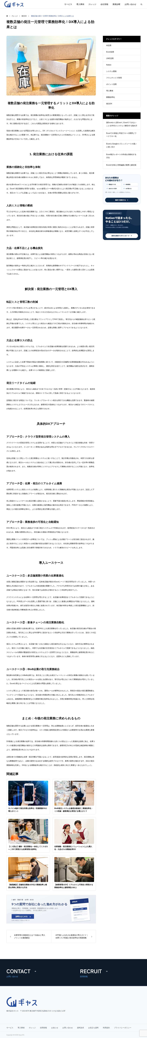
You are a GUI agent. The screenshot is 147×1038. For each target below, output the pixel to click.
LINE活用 (110, 58)
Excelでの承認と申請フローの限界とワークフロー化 (121, 134)
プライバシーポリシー (122, 1028)
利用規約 (106, 1028)
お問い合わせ (130, 4)
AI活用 (108, 45)
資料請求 (80, 1028)
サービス (68, 4)
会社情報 (104, 4)
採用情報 (43, 1028)
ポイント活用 (111, 84)
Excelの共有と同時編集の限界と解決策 (121, 165)
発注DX (109, 104)
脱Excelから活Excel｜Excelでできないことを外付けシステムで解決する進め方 (121, 124)
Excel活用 (110, 52)
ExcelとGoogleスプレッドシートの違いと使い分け (121, 145)
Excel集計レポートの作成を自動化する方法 (121, 156)
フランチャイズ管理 (114, 78)
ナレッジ (92, 4)
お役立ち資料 (93, 1028)
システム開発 (111, 71)
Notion (108, 65)
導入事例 (80, 4)
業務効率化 (110, 97)
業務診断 (116, 4)
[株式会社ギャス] (14, 4)
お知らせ (54, 1028)
